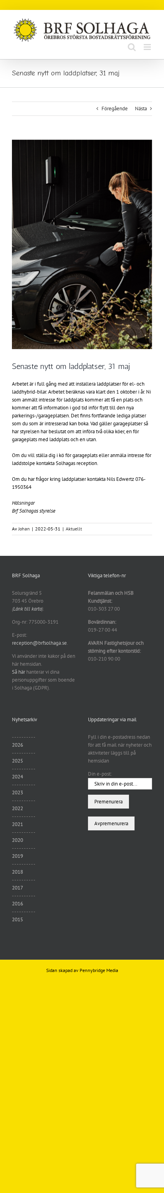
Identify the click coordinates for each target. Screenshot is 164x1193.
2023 (17, 792)
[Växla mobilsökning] (132, 47)
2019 (17, 856)
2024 (17, 776)
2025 (17, 760)
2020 (17, 840)
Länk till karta (27, 608)
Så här (18, 672)
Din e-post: (100, 773)
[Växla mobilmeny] (148, 47)
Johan (24, 529)
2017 (17, 887)
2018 (17, 871)
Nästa (141, 108)
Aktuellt (74, 529)
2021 (17, 824)
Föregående (115, 108)
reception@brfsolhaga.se (39, 643)
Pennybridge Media (99, 970)
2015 (17, 919)
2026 (17, 745)
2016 (17, 903)
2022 (17, 808)
